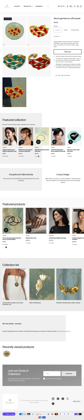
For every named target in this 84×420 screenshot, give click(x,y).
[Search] (75, 6)
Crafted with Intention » (64, 331)
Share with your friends (64, 75)
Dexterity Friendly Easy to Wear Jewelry (68, 303)
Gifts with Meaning (35, 303)
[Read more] (71, 6)
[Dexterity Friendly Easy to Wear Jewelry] (69, 284)
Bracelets (27, 6)
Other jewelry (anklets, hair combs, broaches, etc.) (12, 303)
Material (56, 26)
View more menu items (48, 6)
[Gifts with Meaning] (42, 284)
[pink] (36, 156)
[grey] (38, 156)
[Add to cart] (6, 142)
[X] (68, 399)
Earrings (39, 6)
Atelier (16, 6)
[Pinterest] (58, 399)
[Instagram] (53, 399)
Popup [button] (59, 36)
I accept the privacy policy (54, 378)
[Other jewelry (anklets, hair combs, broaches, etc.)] (15, 284)
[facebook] (63, 399)
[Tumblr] (53, 403)
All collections (21, 6)
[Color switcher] (68, 6)
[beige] (3, 247)
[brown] (6, 247)
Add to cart (67, 51)
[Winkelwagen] (81, 6)
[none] (78, 221)
